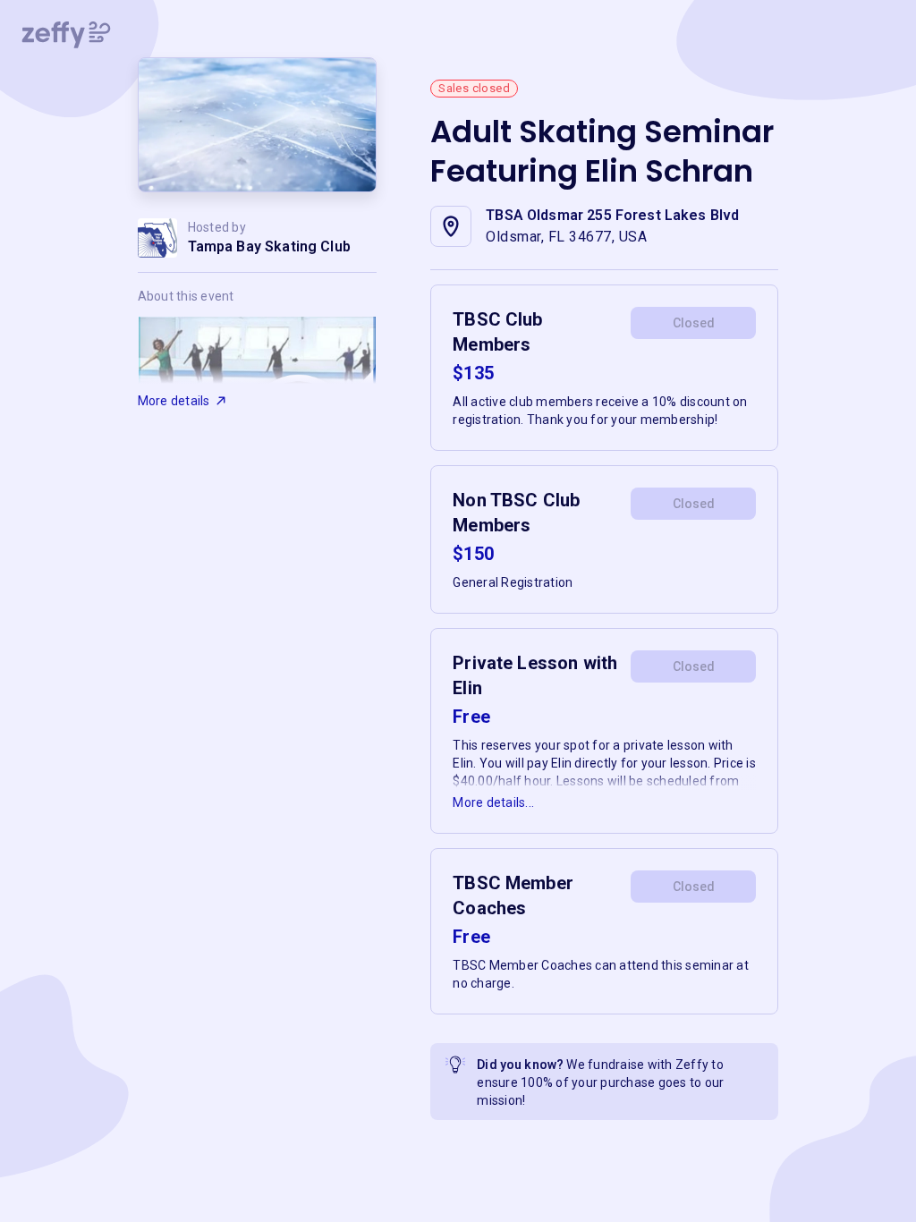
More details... (493, 802)
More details (174, 401)
